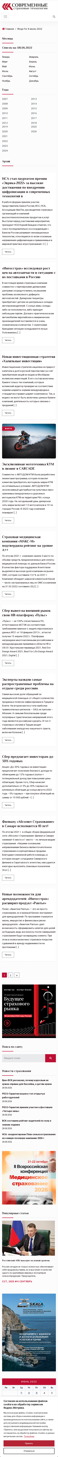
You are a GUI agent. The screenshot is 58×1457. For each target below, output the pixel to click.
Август (32, 71)
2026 (34, 131)
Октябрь (33, 76)
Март (5, 61)
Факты (8, 429)
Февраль (33, 56)
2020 (5, 131)
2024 (5, 150)
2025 (34, 126)
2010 (5, 113)
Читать (8, 252)
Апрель (33, 61)
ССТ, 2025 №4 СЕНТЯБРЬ (17, 1281)
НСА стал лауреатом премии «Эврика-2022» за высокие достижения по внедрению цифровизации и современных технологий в (26, 187)
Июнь (32, 66)
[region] (29, 1426)
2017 (34, 118)
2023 (5, 145)
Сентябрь (7, 76)
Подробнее (29, 1436)
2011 (5, 118)
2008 (5, 103)
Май (4, 66)
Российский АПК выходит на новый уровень (26, 1260)
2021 (5, 136)
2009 (5, 108)
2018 (34, 122)
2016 (34, 113)
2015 (34, 108)
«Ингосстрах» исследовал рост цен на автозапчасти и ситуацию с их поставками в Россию (29, 272)
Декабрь (34, 80)
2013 (34, 99)
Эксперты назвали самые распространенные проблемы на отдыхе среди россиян (27, 684)
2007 (5, 99)
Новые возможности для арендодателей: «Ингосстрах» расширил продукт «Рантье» (25, 898)
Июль (5, 71)
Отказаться (29, 1451)
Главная (9, 28)
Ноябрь (6, 80)
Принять (29, 1443)
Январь (6, 56)
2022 (5, 141)
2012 (5, 122)
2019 (5, 126)
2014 (34, 103)
